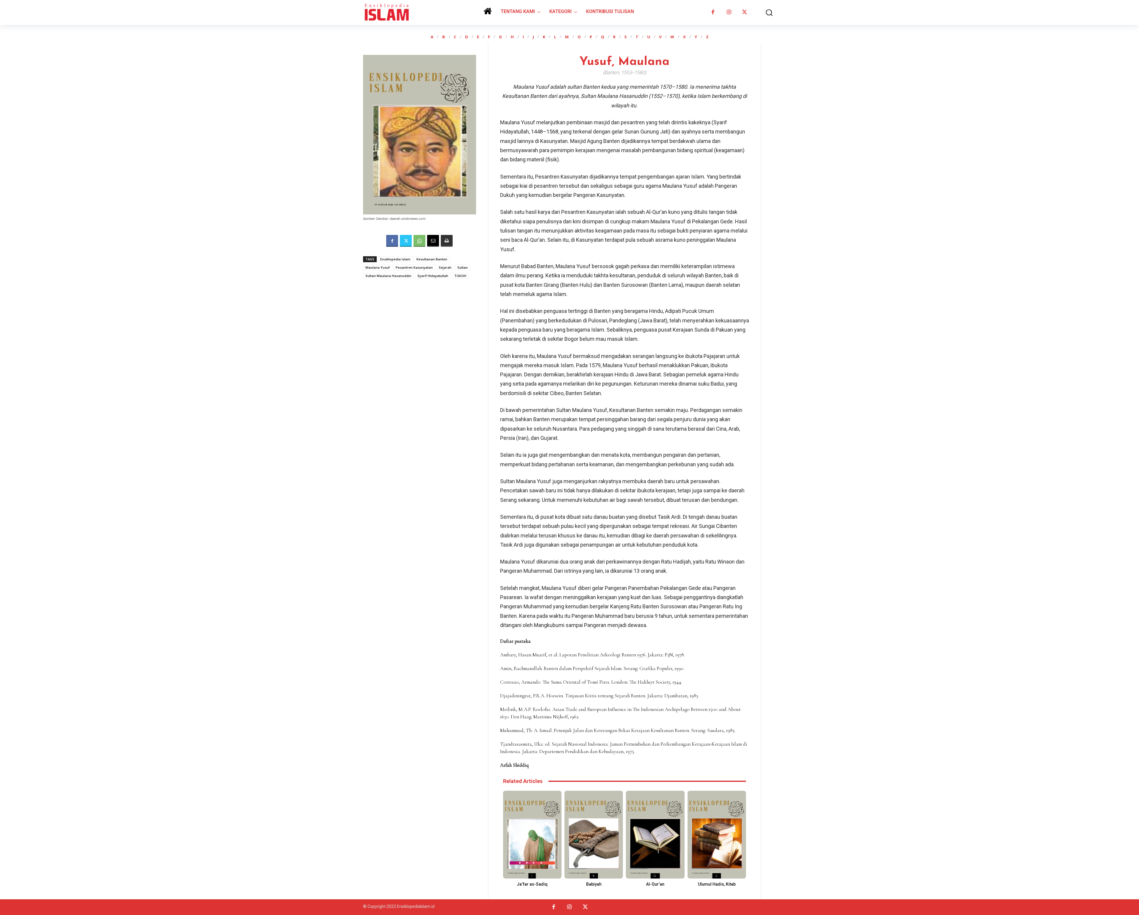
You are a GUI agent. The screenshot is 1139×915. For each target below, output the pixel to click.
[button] (765, 13)
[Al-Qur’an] (655, 835)
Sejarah (445, 267)
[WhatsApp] (419, 241)
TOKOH (460, 275)
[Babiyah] (593, 835)
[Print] (447, 241)
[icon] (488, 13)
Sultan (462, 267)
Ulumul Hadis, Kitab (717, 884)
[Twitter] (744, 12)
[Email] (433, 241)
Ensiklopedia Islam (395, 259)
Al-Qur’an (655, 884)
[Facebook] (713, 12)
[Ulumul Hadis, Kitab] (717, 835)
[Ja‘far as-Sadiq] (532, 835)
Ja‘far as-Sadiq (532, 884)
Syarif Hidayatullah (432, 275)
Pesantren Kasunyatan (414, 267)
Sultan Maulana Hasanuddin (388, 275)
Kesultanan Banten (431, 259)
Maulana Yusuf (377, 267)
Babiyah (594, 884)
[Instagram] (728, 12)
